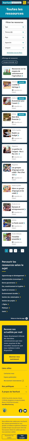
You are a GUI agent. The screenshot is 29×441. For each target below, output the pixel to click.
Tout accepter (22, 437)
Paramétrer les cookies (9, 437)
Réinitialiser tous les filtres (14, 52)
